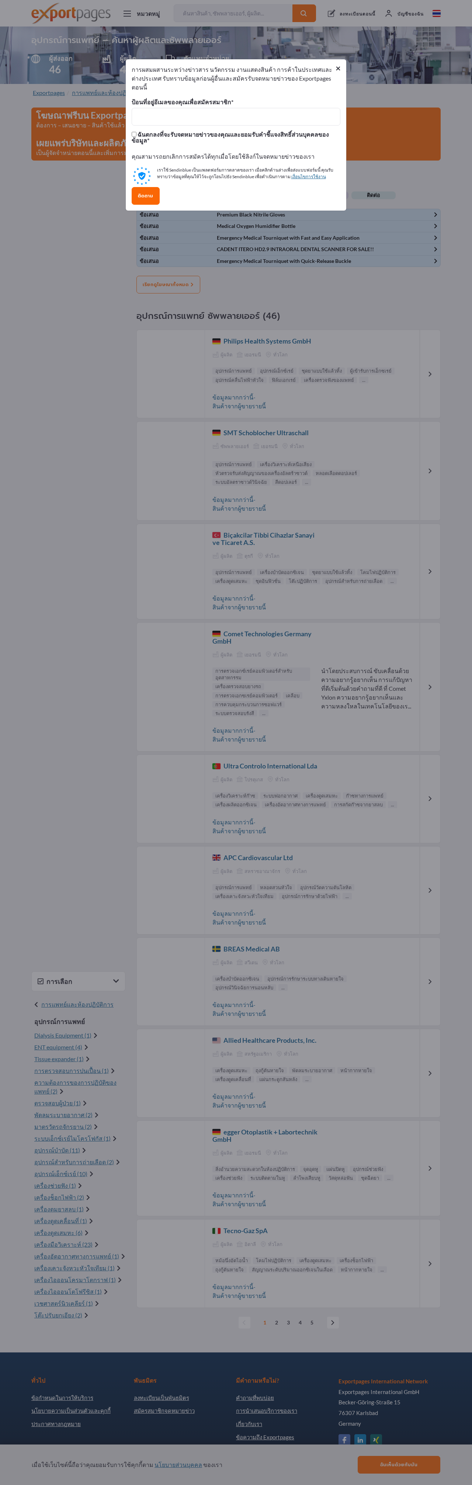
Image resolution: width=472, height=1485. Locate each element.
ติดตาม (145, 196)
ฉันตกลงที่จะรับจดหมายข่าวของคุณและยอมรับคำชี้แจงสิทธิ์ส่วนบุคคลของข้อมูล (230, 137)
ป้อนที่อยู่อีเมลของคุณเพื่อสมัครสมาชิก (181, 102)
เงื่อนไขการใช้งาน (308, 176)
